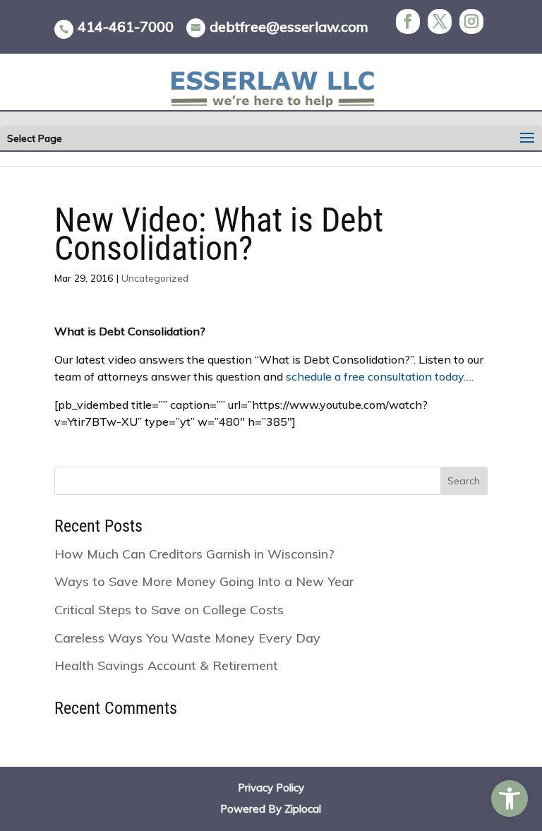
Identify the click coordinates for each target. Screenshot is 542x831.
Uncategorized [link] (154, 278)
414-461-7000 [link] (126, 26)
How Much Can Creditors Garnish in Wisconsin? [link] (194, 554)
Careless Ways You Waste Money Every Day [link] (187, 638)
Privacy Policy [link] (271, 787)
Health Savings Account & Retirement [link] (166, 665)
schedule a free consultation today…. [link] (380, 376)
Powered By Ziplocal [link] (270, 808)
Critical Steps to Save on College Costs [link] (169, 610)
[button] (527, 138)
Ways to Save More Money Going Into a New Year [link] (204, 581)
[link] (509, 798)
